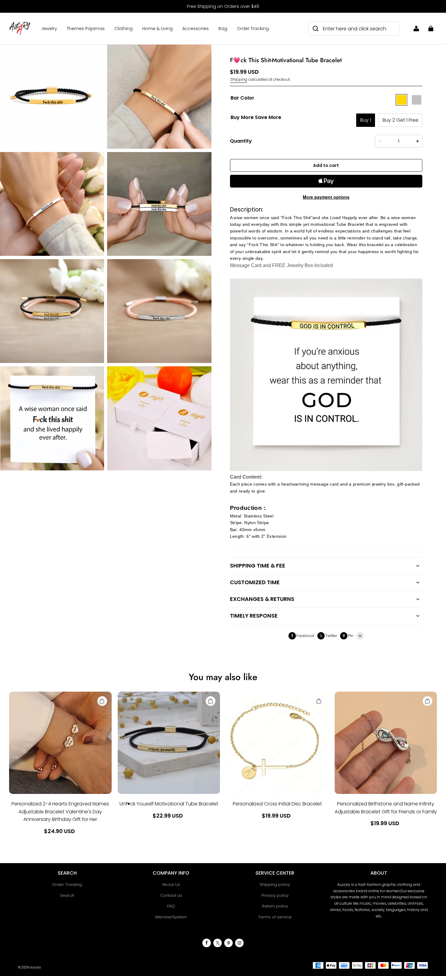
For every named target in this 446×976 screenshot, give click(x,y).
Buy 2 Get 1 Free (400, 120)
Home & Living (157, 28)
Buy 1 (365, 120)
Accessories (195, 28)
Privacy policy (275, 895)
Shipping (238, 79)
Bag (222, 28)
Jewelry (49, 28)
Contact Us (171, 895)
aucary (35, 967)
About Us (171, 884)
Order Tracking (253, 28)
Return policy (275, 906)
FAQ (171, 906)
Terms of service (275, 917)
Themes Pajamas (86, 28)
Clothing (123, 28)
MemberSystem (171, 917)
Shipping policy (275, 884)
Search (67, 895)
